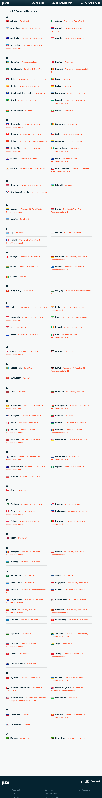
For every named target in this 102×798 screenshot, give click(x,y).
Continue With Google (52, 397)
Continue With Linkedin (51, 405)
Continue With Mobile (51, 421)
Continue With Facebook (52, 388)
